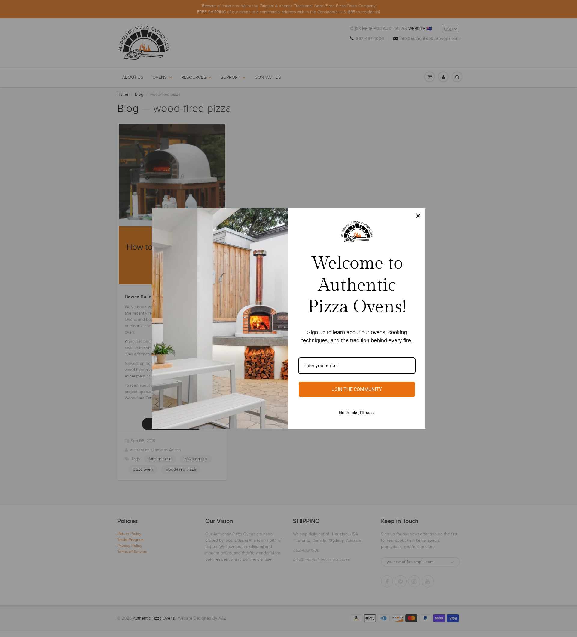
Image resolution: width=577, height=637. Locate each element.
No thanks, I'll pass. (357, 412)
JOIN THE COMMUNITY (357, 389)
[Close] (418, 215)
